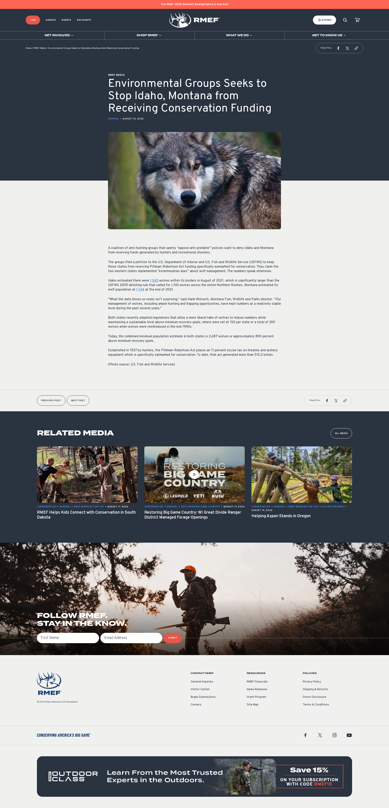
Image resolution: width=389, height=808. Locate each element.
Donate (51, 20)
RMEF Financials (257, 682)
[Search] (345, 20)
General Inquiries (202, 682)
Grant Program (256, 697)
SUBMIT (172, 637)
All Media (341, 433)
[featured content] (194, 776)
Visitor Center (200, 689)
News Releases (257, 689)
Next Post (78, 400)
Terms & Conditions (316, 705)
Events (66, 20)
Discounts (84, 20)
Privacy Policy (312, 682)
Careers (196, 705)
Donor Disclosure (314, 697)
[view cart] (357, 20)
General (113, 118)
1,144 (140, 290)
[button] (338, 48)
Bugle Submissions (203, 697)
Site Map (252, 705)
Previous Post (51, 400)
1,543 (154, 281)
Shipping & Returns (315, 689)
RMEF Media (40, 48)
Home (29, 48)
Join (33, 20)
